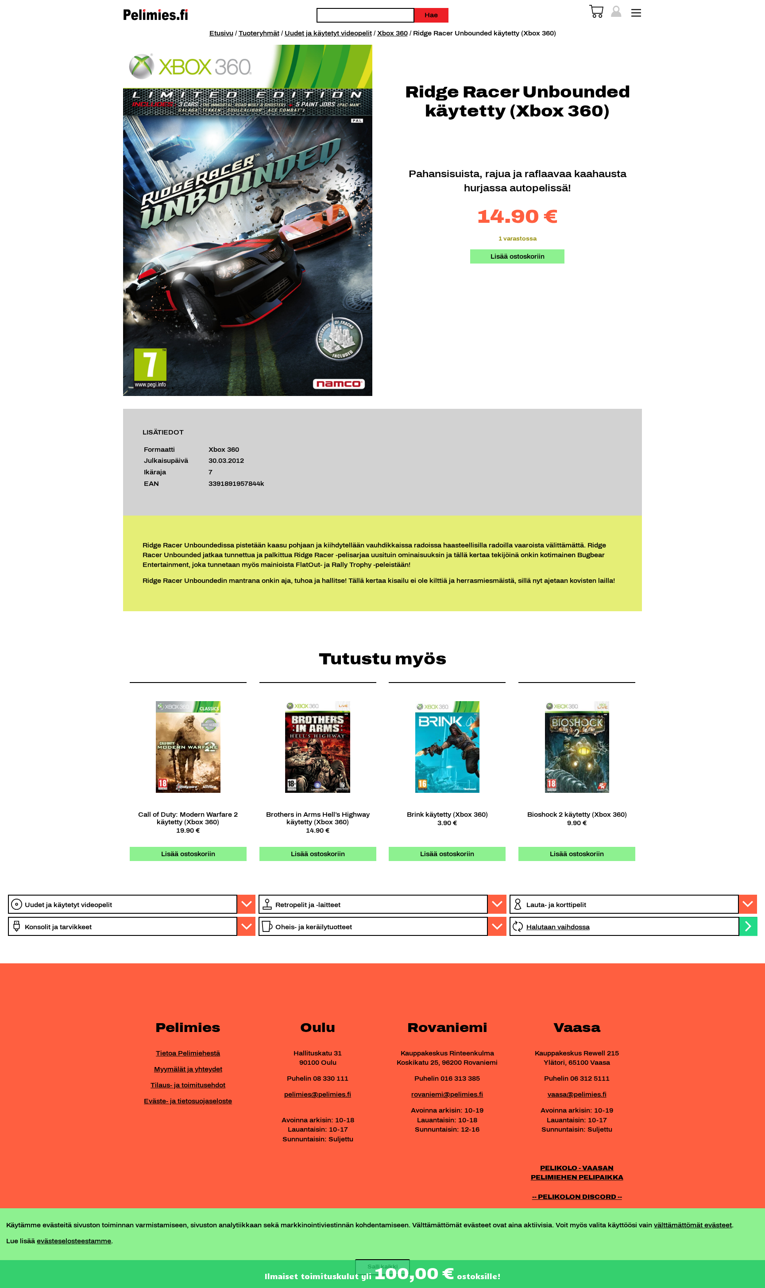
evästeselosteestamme (74, 1241)
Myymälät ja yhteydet (188, 1069)
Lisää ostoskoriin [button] (188, 853)
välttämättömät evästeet (693, 1225)
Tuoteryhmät (259, 33)
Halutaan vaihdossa (558, 927)
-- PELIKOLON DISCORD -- (577, 1196)
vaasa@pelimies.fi (577, 1094)
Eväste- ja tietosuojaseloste (188, 1101)
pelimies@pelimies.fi (317, 1094)
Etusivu (221, 33)
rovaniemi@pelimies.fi (447, 1094)
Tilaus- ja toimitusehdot (188, 1085)
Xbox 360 (392, 33)
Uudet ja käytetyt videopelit (328, 33)
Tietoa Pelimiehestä (188, 1053)
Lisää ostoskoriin (518, 256)
